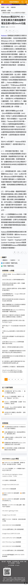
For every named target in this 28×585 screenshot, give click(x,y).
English (17, 565)
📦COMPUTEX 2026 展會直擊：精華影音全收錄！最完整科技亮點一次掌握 (13, 463)
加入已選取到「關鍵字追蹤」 (10, 263)
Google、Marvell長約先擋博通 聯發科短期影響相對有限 (14, 408)
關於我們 (4, 561)
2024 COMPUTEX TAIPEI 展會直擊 (11, 538)
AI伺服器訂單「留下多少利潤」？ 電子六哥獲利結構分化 (14, 392)
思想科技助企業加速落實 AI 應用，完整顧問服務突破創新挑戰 (13, 284)
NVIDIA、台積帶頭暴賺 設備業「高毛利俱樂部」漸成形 (15, 402)
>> (21, 379)
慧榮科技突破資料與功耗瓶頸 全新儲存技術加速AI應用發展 (13, 300)
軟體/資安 (13, 7)
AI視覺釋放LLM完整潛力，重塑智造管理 (13, 366)
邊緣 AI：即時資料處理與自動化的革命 (12, 347)
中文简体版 (11, 565)
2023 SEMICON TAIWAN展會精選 (11, 546)
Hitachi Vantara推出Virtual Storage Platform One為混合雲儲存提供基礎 (12, 371)
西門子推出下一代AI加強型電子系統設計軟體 (14, 326)
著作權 (21, 561)
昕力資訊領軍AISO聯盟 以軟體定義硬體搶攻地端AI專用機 (14, 449)
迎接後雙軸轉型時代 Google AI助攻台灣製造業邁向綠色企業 (13, 294)
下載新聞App (7, 567)
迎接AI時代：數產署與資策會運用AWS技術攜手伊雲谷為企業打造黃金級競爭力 (14, 351)
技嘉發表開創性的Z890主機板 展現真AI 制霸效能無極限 (13, 357)
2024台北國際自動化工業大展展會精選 (13, 529)
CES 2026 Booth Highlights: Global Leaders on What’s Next (12, 475)
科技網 (2, 7)
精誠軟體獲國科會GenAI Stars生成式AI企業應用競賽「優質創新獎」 (13, 310)
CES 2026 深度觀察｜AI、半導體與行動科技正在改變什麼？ (13, 469)
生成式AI (13, 260)
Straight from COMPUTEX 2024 (11, 533)
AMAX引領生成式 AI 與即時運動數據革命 (13, 279)
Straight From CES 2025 (9, 515)
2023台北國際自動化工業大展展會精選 (13, 550)
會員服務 (9, 561)
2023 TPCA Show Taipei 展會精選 (11, 542)
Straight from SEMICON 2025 (10, 484)
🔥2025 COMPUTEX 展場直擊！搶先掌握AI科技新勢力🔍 (13, 500)
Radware (4, 35)
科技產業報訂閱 (15, 561)
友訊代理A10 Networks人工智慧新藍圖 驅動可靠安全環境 (13, 342)
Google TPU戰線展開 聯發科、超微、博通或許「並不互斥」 (14, 397)
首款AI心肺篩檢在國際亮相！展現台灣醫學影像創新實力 (14, 289)
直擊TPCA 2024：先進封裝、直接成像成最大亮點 (14, 520)
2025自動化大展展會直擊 (9, 480)
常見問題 (12, 563)
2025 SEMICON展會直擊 (9, 489)
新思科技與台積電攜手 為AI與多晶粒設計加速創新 (13, 337)
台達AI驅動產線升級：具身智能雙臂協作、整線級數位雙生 (14, 433)
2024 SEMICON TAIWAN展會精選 (11, 525)
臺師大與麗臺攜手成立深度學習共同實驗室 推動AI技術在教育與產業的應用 (14, 305)
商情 (8, 7)
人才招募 (18, 563)
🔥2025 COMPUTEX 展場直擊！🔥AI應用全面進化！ (13, 494)
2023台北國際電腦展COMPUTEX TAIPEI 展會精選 (13, 555)
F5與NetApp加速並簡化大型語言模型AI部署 (13, 332)
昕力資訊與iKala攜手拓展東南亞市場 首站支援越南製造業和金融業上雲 (13, 362)
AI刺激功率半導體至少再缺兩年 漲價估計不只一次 (14, 413)
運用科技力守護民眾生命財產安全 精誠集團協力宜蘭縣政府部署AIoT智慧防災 (13, 316)
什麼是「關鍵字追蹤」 (9, 266)
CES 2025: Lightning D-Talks (10, 511)
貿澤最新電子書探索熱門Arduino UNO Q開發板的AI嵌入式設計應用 (15, 443)
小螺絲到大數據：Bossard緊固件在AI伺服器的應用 (13, 275)
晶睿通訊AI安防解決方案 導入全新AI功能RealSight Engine (13, 321)
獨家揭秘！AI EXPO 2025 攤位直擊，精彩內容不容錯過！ (13, 505)
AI (18, 260)
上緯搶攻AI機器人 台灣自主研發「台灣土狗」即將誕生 (15, 438)
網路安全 (5, 260)
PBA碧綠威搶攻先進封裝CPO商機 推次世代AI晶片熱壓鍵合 (15, 427)
